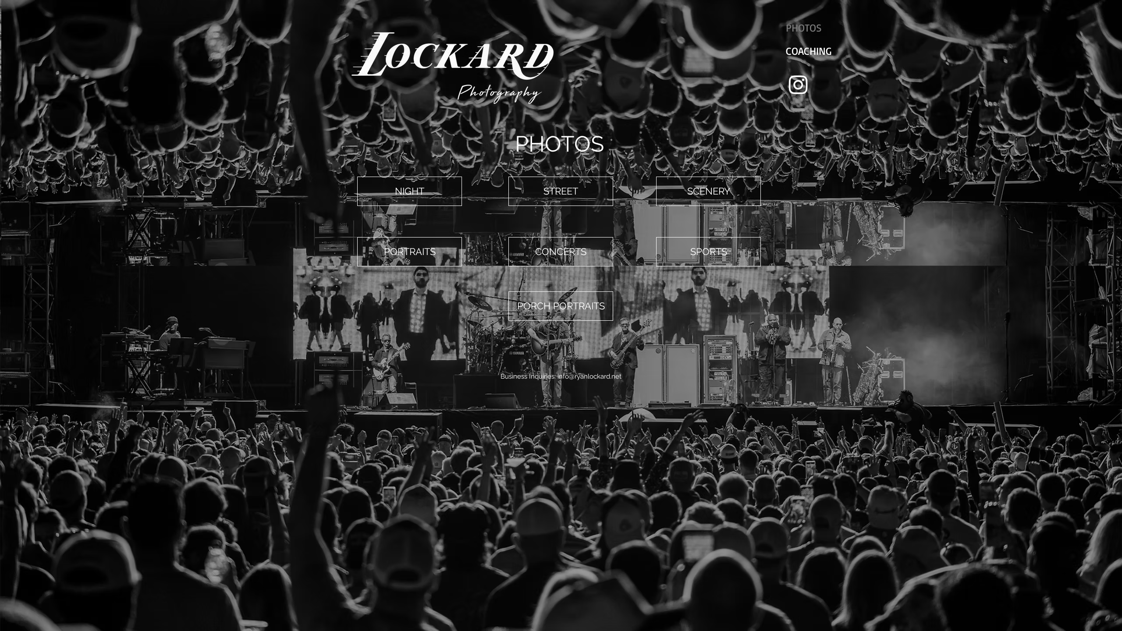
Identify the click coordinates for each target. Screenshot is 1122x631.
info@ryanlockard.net (589, 376)
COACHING (808, 50)
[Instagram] (798, 84)
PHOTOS (804, 27)
